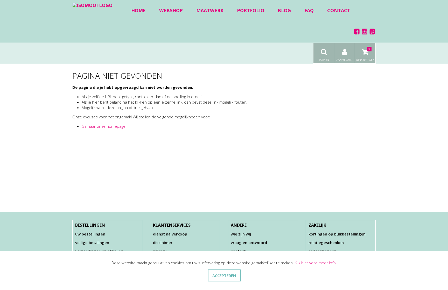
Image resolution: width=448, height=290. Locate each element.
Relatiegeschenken (326, 242)
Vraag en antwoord (249, 242)
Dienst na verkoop (170, 234)
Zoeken (324, 60)
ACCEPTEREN (224, 275)
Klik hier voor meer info (315, 262)
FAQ (309, 10)
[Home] (92, 5)
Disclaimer (162, 242)
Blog (284, 10)
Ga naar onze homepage (103, 126)
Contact (338, 10)
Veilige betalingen (92, 242)
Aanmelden (344, 60)
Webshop (171, 10)
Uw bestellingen (90, 234)
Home (138, 10)
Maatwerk (209, 10)
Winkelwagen (365, 54)
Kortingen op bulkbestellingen (337, 234)
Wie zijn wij (241, 234)
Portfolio (250, 10)
